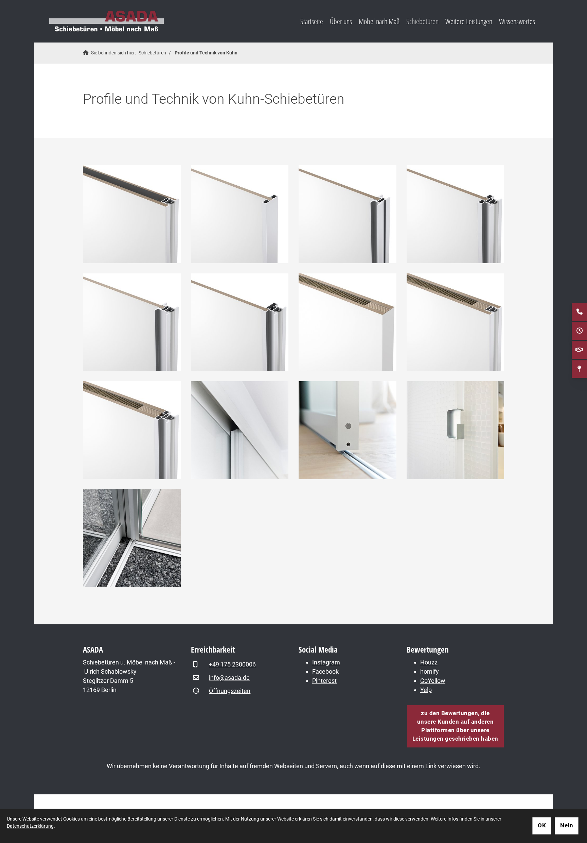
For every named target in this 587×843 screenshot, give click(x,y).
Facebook (325, 671)
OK (542, 825)
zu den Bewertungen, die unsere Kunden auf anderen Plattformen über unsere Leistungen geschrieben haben (455, 726)
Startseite (311, 21)
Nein (566, 825)
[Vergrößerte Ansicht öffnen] (132, 214)
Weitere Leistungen (468, 21)
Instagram (326, 662)
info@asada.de (229, 677)
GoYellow (432, 680)
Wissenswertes (517, 21)
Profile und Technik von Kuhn (206, 53)
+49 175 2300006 (232, 664)
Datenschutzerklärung (30, 826)
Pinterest (324, 680)
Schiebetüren (422, 21)
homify (429, 671)
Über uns (341, 21)
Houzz (429, 662)
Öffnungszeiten (229, 690)
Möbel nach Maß (379, 21)
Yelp (426, 689)
